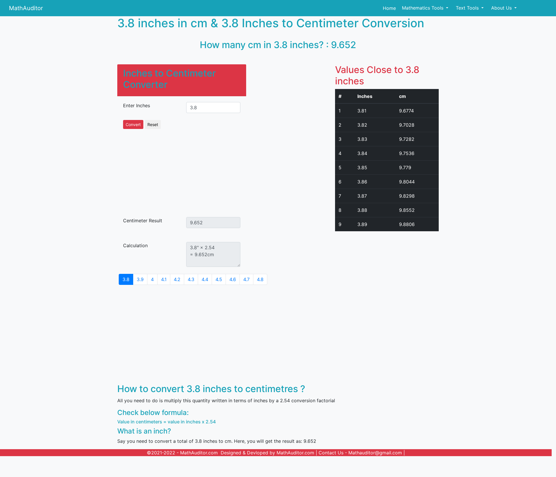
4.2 (177, 279)
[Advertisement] (181, 169)
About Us (502, 8)
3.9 (140, 279)
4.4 (205, 279)
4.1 (164, 279)
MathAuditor (26, 8)
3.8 (125, 279)
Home (389, 8)
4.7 (246, 279)
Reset (152, 124)
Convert (133, 124)
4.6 (232, 279)
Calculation (135, 245)
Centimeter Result (142, 220)
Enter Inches (136, 105)
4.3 (191, 279)
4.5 (218, 279)
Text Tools (468, 8)
